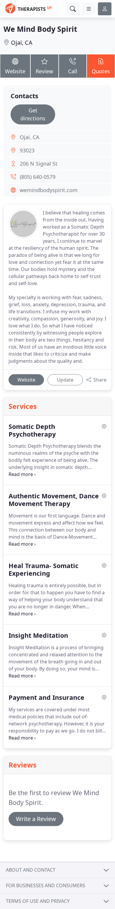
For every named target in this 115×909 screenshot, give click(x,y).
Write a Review (36, 819)
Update (65, 380)
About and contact (30, 870)
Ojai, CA (21, 42)
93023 (27, 150)
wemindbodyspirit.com (49, 190)
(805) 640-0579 (37, 176)
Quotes (101, 71)
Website (15, 71)
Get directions (32, 114)
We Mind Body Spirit (40, 29)
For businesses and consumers (45, 885)
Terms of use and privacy (38, 901)
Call (72, 71)
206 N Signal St (39, 163)
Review (44, 71)
